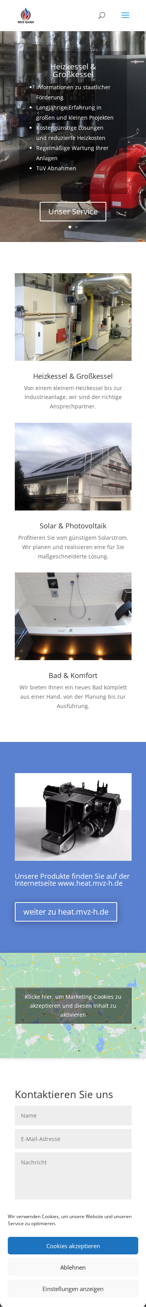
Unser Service (73, 211)
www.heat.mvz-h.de (90, 883)
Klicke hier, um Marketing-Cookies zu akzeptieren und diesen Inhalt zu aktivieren (73, 1005)
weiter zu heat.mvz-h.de (66, 911)
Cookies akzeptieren (73, 1246)
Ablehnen (73, 1267)
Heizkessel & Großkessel (73, 70)
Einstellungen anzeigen (73, 1289)
